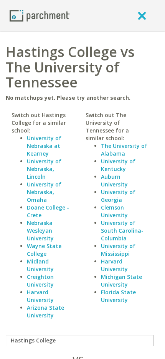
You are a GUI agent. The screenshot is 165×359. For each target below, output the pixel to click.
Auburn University (114, 180)
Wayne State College (44, 249)
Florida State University (118, 296)
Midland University (40, 265)
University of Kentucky (118, 165)
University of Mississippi (118, 249)
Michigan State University (121, 280)
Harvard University (40, 296)
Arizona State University (45, 311)
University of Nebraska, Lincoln (44, 169)
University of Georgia (118, 195)
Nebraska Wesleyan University (40, 230)
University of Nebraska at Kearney (44, 145)
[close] (142, 15)
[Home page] (40, 15)
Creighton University (40, 280)
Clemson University (114, 211)
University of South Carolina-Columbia (122, 230)
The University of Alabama (124, 149)
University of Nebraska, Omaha (44, 192)
